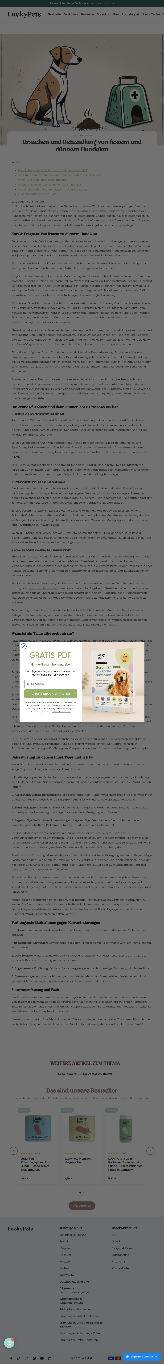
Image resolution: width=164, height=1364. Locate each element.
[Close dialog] (23, 646)
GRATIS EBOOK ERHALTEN (51, 693)
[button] (9, 1343)
